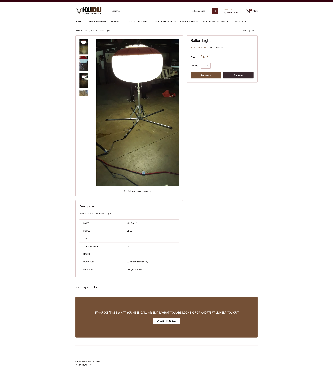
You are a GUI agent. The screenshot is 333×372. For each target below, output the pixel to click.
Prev (245, 31)
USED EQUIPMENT (164, 21)
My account (229, 12)
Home (77, 31)
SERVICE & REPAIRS (189, 21)
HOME (78, 21)
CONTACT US (240, 21)
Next (254, 31)
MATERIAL (116, 21)
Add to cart (206, 75)
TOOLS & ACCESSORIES (136, 21)
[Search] (215, 11)
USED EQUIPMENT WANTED (216, 21)
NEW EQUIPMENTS (97, 21)
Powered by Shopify (83, 365)
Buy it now (238, 75)
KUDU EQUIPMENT (198, 47)
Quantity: (195, 65)
